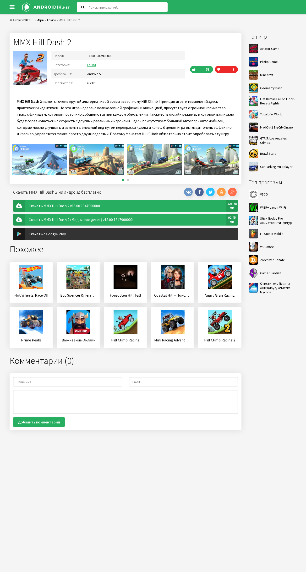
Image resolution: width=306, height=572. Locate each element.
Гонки (91, 65)
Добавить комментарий (39, 422)
